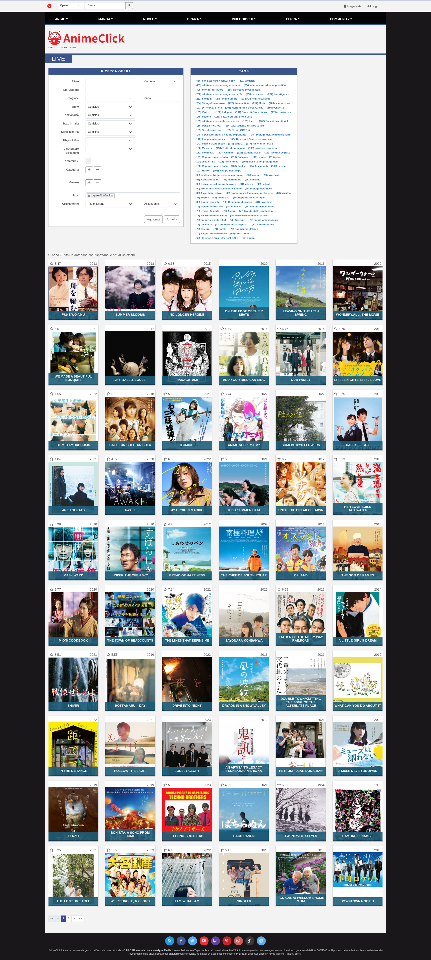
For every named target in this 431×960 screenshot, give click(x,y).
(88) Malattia (283, 193)
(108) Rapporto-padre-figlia (212, 166)
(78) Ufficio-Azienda (208, 211)
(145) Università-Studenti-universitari (251, 139)
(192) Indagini (224, 112)
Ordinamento (70, 203)
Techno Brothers (187, 836)
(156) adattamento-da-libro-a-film (244, 125)
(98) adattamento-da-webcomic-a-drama (220, 175)
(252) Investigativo (278, 94)
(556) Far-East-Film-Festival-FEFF (216, 80)
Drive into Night (187, 705)
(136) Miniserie (204, 148)
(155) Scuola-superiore (209, 130)
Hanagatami (187, 380)
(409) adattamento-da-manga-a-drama (218, 85)
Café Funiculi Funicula (130, 445)
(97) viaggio (253, 175)
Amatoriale (72, 161)
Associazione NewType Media (153, 950)
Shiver (73, 705)
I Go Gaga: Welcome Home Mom (300, 899)
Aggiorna (153, 219)
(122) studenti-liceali (249, 152)
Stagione (73, 98)
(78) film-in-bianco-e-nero (260, 206)
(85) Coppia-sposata (208, 202)
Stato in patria (70, 131)
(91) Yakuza (247, 184)
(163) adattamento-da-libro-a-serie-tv (218, 121)
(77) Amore (229, 211)
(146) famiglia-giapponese (211, 139)
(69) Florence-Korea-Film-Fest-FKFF (217, 238)
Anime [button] (60, 19)
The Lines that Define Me (187, 640)
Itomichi (187, 445)
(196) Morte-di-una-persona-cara (244, 107)
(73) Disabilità (204, 224)
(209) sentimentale (280, 103)
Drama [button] (193, 19)
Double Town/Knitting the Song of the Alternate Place (301, 702)
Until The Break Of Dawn (300, 510)
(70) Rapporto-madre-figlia (212, 233)
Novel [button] (148, 19)
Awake (130, 510)
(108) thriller (238, 166)
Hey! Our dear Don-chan (301, 771)
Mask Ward (73, 575)
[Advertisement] (272, 40)
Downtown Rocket (358, 901)
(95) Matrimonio (232, 179)
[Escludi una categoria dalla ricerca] (97, 170)
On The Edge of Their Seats (244, 312)
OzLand (301, 575)
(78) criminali (234, 206)
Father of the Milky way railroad (301, 638)
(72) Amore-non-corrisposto (232, 224)
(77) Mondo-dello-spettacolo (256, 211)
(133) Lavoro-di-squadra (262, 148)
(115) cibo (275, 157)
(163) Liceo (249, 121)
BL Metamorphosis (73, 445)
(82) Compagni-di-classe (238, 202)
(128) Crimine (226, 152)
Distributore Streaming (71, 150)
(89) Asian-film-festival (209, 193)
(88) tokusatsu (221, 197)
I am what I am (187, 901)
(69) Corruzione (239, 233)
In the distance (73, 771)
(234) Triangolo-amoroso (210, 103)
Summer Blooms (130, 314)
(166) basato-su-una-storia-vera (233, 116)
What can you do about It (357, 705)
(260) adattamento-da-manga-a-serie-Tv (219, 94)
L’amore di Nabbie (358, 836)
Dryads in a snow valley (244, 705)
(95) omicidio (252, 179)
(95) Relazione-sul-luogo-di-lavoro (216, 184)
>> (80, 918)
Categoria (72, 169)
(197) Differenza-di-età (209, 107)
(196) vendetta (275, 107)
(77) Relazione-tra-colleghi (211, 215)
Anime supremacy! (244, 445)
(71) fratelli (220, 229)
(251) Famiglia (204, 98)
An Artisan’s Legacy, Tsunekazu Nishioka (243, 769)
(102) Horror (203, 170)
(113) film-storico (228, 161)
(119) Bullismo (240, 157)
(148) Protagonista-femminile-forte (270, 134)
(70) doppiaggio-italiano (244, 229)
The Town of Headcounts (130, 640)
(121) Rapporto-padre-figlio (212, 157)
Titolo (75, 81)
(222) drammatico (238, 103)
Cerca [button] (291, 19)
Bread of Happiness (187, 575)
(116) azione (259, 157)
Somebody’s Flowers (301, 445)
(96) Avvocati (271, 175)
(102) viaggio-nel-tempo (227, 170)
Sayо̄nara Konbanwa (244, 640)
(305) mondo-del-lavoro (210, 89)
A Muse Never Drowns (357, 771)
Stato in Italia (70, 123)
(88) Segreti (203, 197)
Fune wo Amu (73, 314)
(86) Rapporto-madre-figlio (249, 197)
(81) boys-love (263, 202)
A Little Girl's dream (358, 640)
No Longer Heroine (187, 314)
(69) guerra (248, 238)
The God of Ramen (357, 575)
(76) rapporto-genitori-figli (211, 220)
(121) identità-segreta (277, 152)
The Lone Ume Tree (73, 901)
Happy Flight (357, 445)
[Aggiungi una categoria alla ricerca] (89, 170)
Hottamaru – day (130, 705)
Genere (74, 182)
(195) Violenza (204, 112)
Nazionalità (72, 115)
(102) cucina (278, 166)
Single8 (244, 901)
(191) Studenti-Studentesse (251, 112)
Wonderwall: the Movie (357, 314)
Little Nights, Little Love (357, 380)
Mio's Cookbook (73, 640)
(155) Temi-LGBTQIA (238, 130)
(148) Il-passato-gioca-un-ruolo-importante (221, 134)
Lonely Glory (187, 771)
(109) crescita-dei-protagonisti (260, 161)
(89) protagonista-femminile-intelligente (249, 193)
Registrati (353, 6)
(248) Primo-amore (227, 98)
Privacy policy (293, 953)
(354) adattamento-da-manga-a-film (265, 85)
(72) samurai (203, 229)
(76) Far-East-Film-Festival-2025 (249, 215)
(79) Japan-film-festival (209, 206)
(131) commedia (205, 152)
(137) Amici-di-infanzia (259, 143)
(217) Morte (259, 103)
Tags (76, 195)
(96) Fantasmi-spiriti (208, 179)
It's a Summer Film (244, 510)
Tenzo (73, 836)
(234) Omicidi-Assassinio (255, 98)
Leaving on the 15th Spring (301, 312)
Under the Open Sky (130, 575)
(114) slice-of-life (206, 161)
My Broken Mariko (187, 510)
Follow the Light (130, 771)
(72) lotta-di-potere (263, 224)
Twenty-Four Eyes (300, 836)
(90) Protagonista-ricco (258, 188)
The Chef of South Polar (244, 575)
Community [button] (340, 19)
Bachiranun (244, 836)
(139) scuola (235, 143)
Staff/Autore (71, 89)
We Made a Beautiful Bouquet (73, 378)
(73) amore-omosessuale (263, 220)
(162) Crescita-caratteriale (274, 121)
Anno (75, 106)
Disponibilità (71, 140)
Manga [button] (104, 19)
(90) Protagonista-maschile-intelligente (219, 188)
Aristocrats (73, 510)
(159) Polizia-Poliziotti (209, 125)
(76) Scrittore (238, 220)
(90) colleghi (264, 184)
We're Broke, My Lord (130, 901)
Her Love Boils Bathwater (357, 508)
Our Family (300, 380)
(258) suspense (255, 94)
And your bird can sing (244, 380)
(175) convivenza (281, 112)
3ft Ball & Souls (130, 380)
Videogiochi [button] (242, 19)
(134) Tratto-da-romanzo (230, 148)
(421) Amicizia (247, 80)
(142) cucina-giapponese (210, 143)
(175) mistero (204, 116)
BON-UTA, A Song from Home (130, 834)
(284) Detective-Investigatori (243, 89)
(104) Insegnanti (258, 166)
